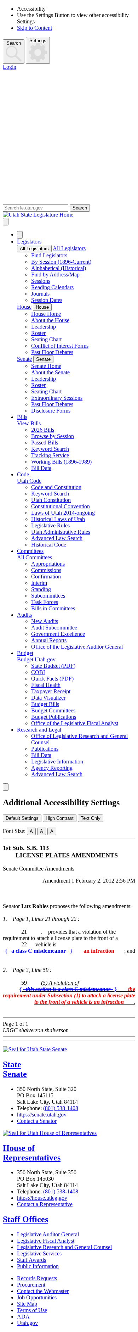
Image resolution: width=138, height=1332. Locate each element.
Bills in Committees (53, 608)
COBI (38, 672)
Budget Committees (53, 710)
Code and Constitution (56, 487)
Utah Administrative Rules (60, 532)
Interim (39, 583)
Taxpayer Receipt (50, 691)
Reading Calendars (52, 287)
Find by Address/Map (55, 275)
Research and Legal (39, 730)
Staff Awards (31, 1260)
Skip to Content (34, 28)
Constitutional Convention (60, 506)
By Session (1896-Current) (61, 262)
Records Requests (37, 1278)
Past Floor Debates (52, 352)
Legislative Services (39, 1253)
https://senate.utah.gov (42, 1115)
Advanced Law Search (56, 538)
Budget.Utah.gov (36, 659)
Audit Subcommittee (54, 628)
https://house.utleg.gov (42, 1198)
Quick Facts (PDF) (52, 679)
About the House (50, 320)
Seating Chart (46, 339)
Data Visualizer (48, 698)
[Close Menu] (20, 235)
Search (13, 43)
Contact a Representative (45, 1204)
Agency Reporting (52, 768)
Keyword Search (50, 449)
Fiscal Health (46, 685)
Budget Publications (53, 717)
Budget (25, 653)
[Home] (69, 215)
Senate (24, 359)
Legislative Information (57, 762)
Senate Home (46, 366)
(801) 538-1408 (60, 1108)
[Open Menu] (5, 221)
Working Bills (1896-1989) (61, 462)
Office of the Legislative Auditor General (77, 647)
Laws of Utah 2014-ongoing (63, 513)
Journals (40, 294)
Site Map (27, 1304)
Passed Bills (44, 443)
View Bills (29, 423)
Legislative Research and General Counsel (64, 1247)
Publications (44, 749)
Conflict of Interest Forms (59, 346)
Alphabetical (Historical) (58, 268)
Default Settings (22, 818)
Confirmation (46, 576)
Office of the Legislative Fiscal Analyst (74, 723)
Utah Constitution (51, 500)
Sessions (40, 281)
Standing (41, 589)
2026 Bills (42, 430)
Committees (30, 551)
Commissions (46, 570)
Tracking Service (50, 455)
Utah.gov (27, 1323)
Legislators (29, 242)
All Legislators (34, 248)
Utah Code (29, 481)
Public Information (38, 1266)
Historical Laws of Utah (58, 519)
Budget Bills (45, 704)
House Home (46, 314)
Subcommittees (48, 596)
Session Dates (46, 300)
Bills (22, 417)
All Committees (34, 557)
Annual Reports (49, 640)
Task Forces (44, 602)
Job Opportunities (37, 1297)
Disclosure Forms (50, 411)
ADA (23, 1317)
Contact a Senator (37, 1121)
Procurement (31, 1285)
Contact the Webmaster (43, 1291)
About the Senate (50, 372)
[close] (5, 787)
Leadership (43, 327)
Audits (24, 615)
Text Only (90, 818)
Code (23, 474)
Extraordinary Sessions (56, 398)
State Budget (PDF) (53, 666)
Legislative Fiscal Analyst (45, 1241)
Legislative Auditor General (48, 1234)
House (24, 307)
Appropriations (48, 564)
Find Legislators (49, 255)
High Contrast (60, 818)
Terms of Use (32, 1310)
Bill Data (41, 468)
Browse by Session (52, 436)
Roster (38, 333)
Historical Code (48, 545)
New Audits (44, 621)
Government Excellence (58, 634)
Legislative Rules (50, 525)
